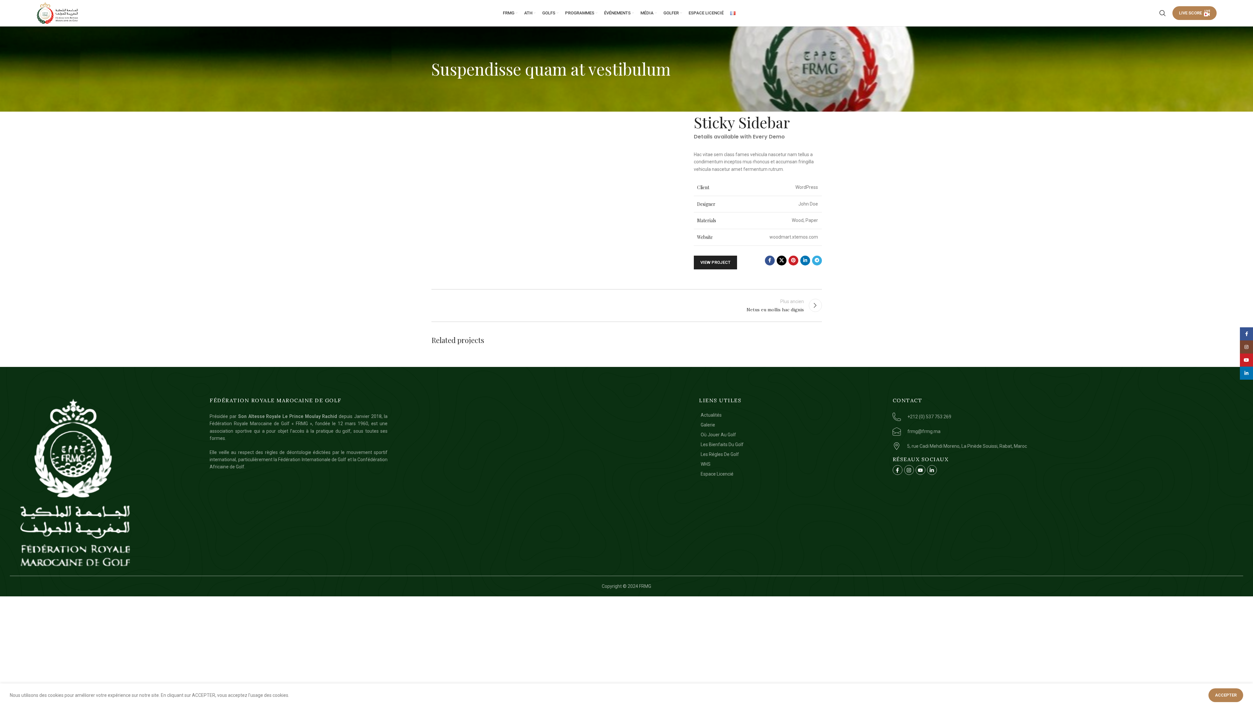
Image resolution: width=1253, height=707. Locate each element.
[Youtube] (920, 470)
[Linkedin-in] (932, 470)
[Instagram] (909, 470)
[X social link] (782, 260)
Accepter (1226, 695)
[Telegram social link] (817, 260)
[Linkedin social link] (805, 260)
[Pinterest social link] (793, 260)
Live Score (1190, 12)
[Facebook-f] (897, 470)
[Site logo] (57, 13)
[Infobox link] (1065, 417)
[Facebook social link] (770, 260)
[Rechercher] (1162, 13)
